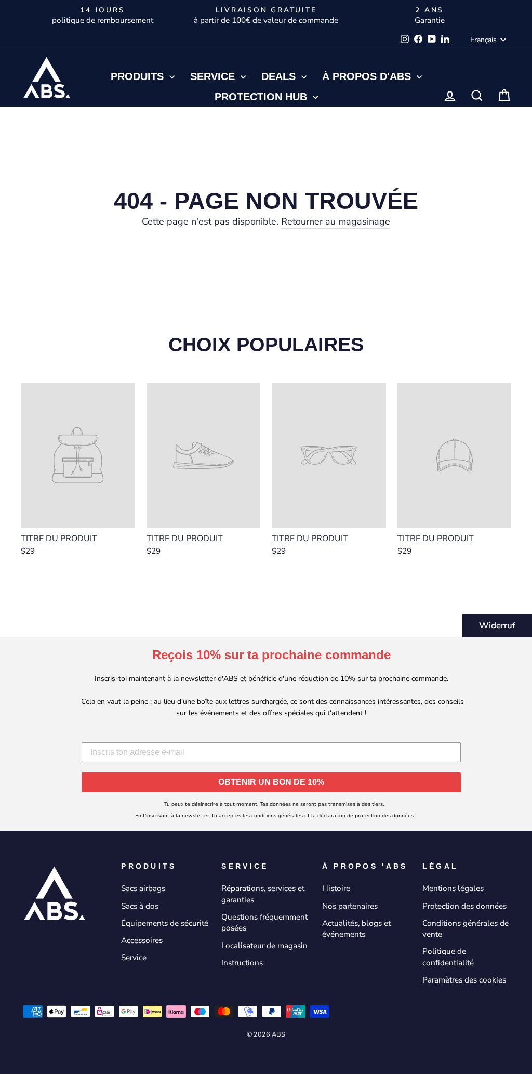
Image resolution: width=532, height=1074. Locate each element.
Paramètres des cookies (464, 980)
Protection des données (464, 906)
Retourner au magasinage (335, 221)
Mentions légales (453, 888)
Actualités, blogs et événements (356, 928)
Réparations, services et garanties (262, 894)
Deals (280, 76)
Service (214, 76)
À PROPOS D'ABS (368, 76)
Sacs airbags (143, 888)
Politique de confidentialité (448, 956)
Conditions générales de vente (465, 928)
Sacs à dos (139, 906)
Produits (139, 76)
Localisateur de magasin (264, 945)
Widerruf (497, 626)
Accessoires (142, 940)
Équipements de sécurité (164, 923)
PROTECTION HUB (262, 96)
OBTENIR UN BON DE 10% (271, 782)
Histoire (336, 888)
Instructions (242, 963)
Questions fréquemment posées (264, 922)
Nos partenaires (350, 906)
